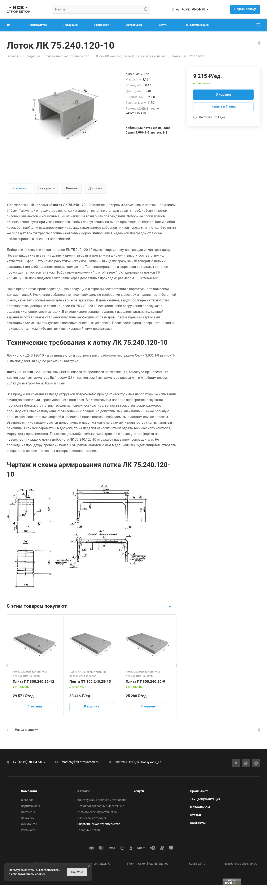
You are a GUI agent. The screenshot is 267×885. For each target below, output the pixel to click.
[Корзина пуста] (258, 25)
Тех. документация (205, 799)
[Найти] (147, 9)
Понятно (77, 872)
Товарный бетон (88, 830)
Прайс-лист (199, 791)
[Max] (256, 763)
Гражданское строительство (97, 812)
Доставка (95, 188)
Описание (19, 188)
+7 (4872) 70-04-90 (190, 9)
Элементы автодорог (91, 818)
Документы (29, 824)
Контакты (198, 823)
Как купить (46, 188)
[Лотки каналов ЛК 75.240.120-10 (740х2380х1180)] (66, 113)
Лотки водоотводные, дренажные (100, 806)
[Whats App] (246, 763)
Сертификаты (30, 806)
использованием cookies (28, 874)
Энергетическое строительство (98, 824)
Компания (29, 791)
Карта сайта (197, 863)
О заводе (27, 800)
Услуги (139, 791)
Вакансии (27, 818)
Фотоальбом (200, 807)
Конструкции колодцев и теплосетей (102, 800)
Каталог (83, 791)
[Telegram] (236, 763)
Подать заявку (245, 9)
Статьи (195, 815)
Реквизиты (28, 830)
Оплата (71, 188)
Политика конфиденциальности (149, 863)
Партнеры (28, 812)
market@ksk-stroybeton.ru (80, 762)
